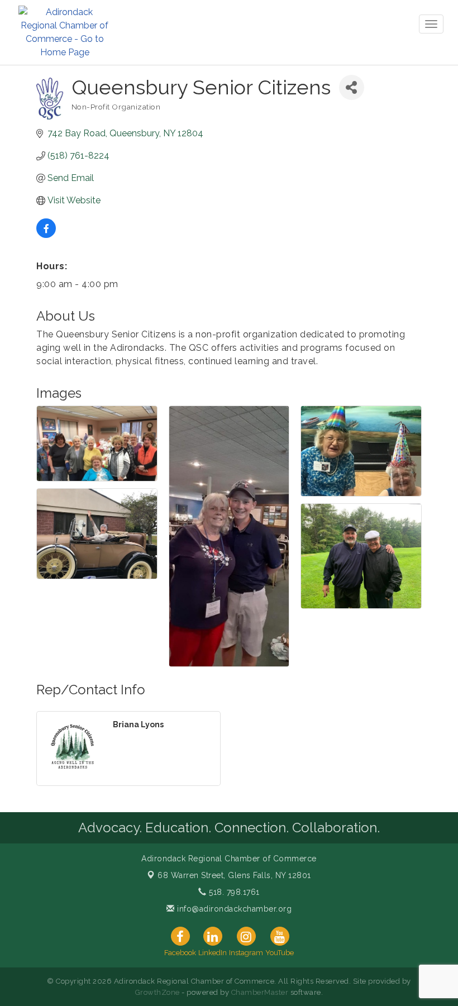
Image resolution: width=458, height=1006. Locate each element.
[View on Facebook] (46, 235)
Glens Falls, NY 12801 (234, 875)
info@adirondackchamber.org (233, 908)
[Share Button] (351, 87)
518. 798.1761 (233, 892)
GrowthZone (157, 992)
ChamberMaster (260, 992)
